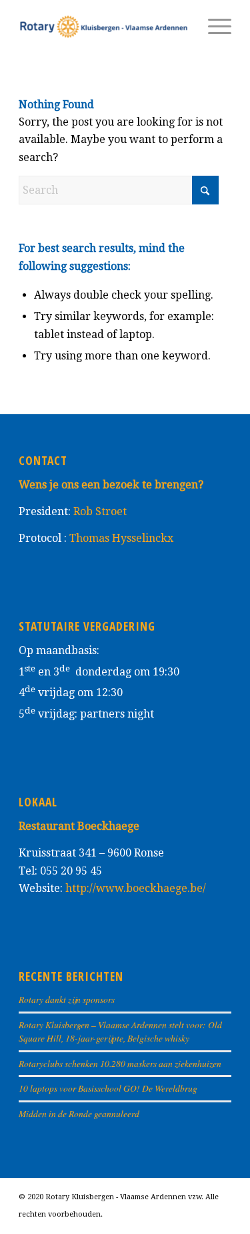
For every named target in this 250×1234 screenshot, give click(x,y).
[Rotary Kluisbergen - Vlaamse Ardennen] (104, 26)
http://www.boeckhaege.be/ (135, 888)
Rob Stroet (100, 511)
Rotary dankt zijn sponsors (67, 999)
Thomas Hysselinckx (121, 538)
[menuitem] (213, 26)
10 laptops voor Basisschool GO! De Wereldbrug (108, 1088)
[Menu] (213, 26)
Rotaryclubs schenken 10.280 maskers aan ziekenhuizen (120, 1063)
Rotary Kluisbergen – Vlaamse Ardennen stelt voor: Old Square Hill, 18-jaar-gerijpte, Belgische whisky (120, 1031)
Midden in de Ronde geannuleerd (79, 1113)
